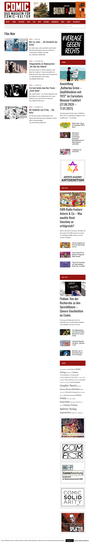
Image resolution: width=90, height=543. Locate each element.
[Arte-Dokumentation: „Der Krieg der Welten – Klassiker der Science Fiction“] (65, 334)
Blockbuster (68, 372)
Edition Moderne (70, 380)
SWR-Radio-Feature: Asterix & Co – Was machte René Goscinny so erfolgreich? (71, 217)
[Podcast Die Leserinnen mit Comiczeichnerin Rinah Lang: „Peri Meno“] (65, 266)
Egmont (77, 380)
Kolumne (46, 22)
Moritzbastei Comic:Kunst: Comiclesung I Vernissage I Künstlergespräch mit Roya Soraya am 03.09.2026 (78, 138)
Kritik (7, 22)
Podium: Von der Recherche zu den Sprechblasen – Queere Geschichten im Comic (71, 306)
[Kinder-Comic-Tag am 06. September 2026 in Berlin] (65, 127)
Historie (78, 386)
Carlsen (75, 372)
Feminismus (63, 382)
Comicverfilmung (65, 377)
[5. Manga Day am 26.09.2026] (65, 153)
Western (80, 413)
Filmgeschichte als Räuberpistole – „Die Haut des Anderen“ (42, 65)
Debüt (84, 377)
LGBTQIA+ (62, 392)
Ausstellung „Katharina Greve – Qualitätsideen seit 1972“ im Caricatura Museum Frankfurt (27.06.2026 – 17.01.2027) (71, 96)
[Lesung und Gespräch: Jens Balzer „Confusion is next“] (65, 345)
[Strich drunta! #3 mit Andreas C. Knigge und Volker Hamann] (65, 257)
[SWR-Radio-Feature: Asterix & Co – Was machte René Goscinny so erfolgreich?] (73, 206)
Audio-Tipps (65, 188)
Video (62, 22)
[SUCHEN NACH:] (76, 26)
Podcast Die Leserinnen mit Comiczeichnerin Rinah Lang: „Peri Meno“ (78, 264)
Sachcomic (72, 402)
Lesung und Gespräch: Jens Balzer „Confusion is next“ (78, 343)
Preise (67, 398)
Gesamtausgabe (74, 382)
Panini (78, 395)
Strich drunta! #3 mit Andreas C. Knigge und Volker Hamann (78, 254)
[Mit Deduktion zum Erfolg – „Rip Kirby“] (15, 118)
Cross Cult (73, 377)
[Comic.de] (17, 10)
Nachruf (62, 395)
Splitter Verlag (68, 409)
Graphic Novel (68, 385)
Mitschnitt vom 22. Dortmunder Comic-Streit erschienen (77, 353)
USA (77, 413)
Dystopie (62, 380)
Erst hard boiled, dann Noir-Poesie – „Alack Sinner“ (43, 89)
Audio (68, 22)
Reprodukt (65, 401)
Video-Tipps (65, 277)
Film (34, 22)
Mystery (83, 392)
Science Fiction (70, 405)
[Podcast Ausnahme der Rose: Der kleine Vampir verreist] (65, 247)
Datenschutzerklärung (81, 540)
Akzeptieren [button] (70, 540)
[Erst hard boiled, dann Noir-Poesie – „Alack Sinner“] (15, 96)
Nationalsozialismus (69, 395)
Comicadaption (64, 375)
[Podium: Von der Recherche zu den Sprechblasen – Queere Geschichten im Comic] (73, 295)
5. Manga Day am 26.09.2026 (76, 151)
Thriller (73, 413)
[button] (59, 10)
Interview (21, 22)
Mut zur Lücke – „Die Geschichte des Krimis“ (43, 43)
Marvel (79, 392)
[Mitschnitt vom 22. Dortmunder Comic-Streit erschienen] (65, 355)
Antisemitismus (63, 369)
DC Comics (79, 377)
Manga (74, 392)
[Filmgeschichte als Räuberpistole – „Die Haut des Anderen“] (15, 72)
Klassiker (76, 389)
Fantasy (82, 380)
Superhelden (65, 412)
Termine (64, 62)
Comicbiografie (74, 375)
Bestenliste (76, 22)
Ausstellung (71, 369)
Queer (70, 398)
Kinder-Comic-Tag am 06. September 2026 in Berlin (78, 125)
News (28, 22)
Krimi (81, 389)
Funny (67, 382)
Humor (69, 389)
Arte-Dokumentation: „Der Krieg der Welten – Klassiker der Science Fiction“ (78, 333)
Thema (14, 22)
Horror (62, 389)
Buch (39, 22)
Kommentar (55, 22)
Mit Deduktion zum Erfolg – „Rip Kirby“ (41, 111)
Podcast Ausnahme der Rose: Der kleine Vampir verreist (78, 245)
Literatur (68, 392)
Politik (63, 398)
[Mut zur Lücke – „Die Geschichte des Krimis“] (15, 50)
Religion (73, 398)
